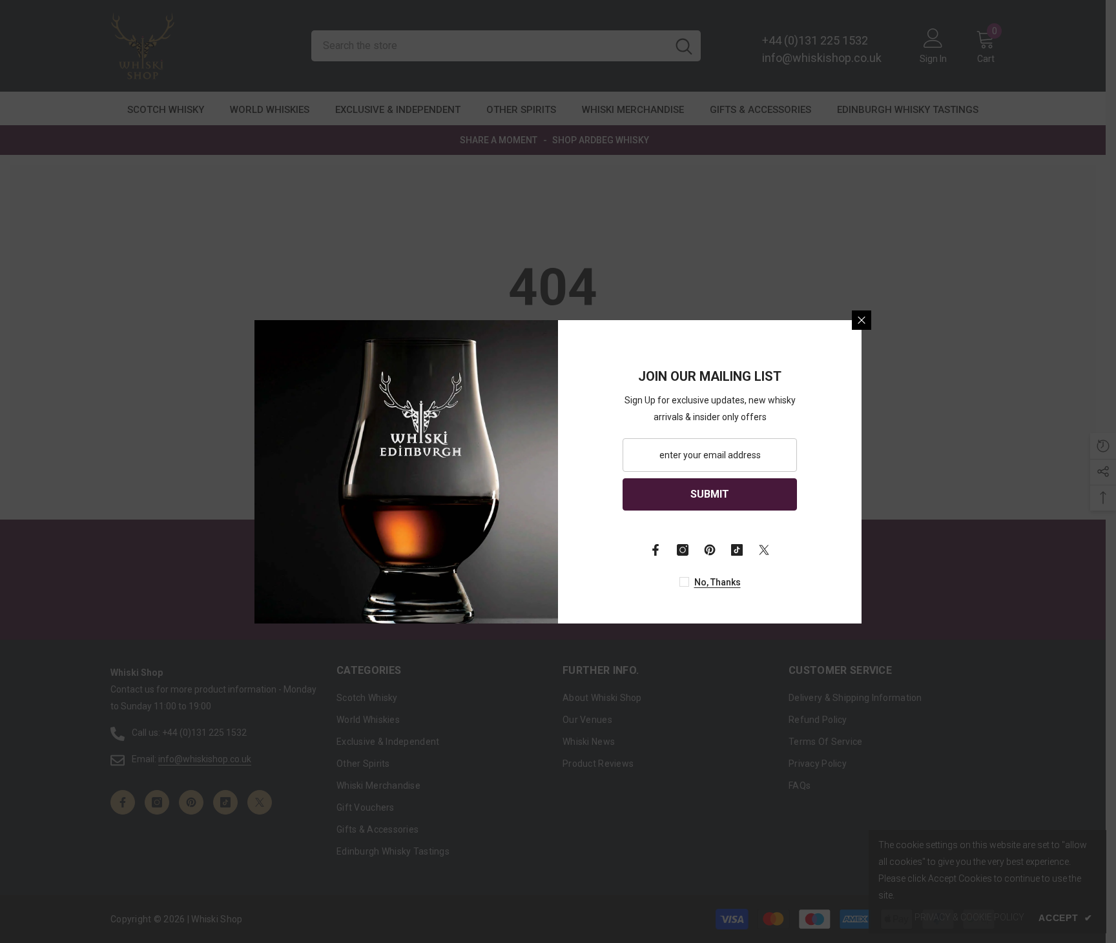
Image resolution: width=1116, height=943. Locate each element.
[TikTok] (736, 549)
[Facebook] (655, 549)
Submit (709, 494)
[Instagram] (682, 549)
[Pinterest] (709, 549)
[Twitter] (764, 549)
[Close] (861, 320)
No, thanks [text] (717, 582)
